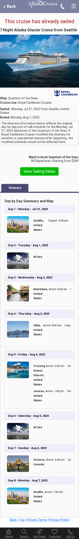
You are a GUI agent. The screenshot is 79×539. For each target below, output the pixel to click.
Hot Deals (39, 536)
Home (9, 536)
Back (9, 6)
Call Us (70, 536)
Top (22, 520)
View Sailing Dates (39, 171)
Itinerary (15, 188)
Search (24, 536)
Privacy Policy (60, 520)
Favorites (55, 536)
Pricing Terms (37, 520)
